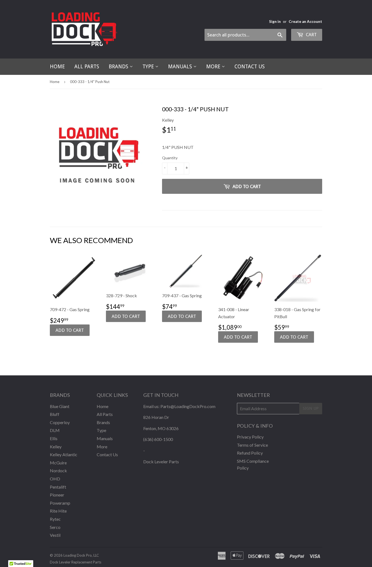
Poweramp (60, 502)
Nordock (58, 470)
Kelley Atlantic (63, 454)
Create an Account (305, 21)
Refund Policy (250, 452)
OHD (55, 478)
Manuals (180, 66)
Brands (119, 66)
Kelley (56, 446)
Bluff (54, 414)
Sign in (275, 21)
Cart (311, 34)
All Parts (86, 66)
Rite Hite (58, 510)
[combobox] (245, 35)
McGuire (58, 462)
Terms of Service (252, 445)
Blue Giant (59, 406)
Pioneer (57, 494)
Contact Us (249, 66)
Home (57, 66)
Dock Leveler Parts (161, 461)
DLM (55, 430)
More (214, 66)
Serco (55, 527)
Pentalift (58, 486)
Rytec (55, 519)
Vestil (55, 535)
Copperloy (60, 422)
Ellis (53, 438)
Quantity (170, 157)
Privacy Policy (250, 436)
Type (148, 66)
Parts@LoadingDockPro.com (187, 406)
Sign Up (311, 408)
